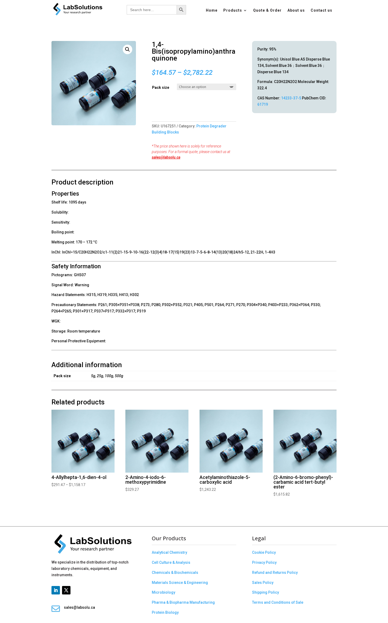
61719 (262, 104)
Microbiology (163, 592)
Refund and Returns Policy (275, 572)
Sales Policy (262, 582)
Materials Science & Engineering (180, 582)
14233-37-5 (291, 98)
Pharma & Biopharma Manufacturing (183, 602)
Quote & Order (267, 10)
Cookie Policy (264, 552)
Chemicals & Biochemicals (175, 572)
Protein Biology (165, 612)
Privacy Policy (264, 562)
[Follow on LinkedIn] (55, 590)
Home (211, 10)
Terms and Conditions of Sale (277, 602)
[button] (127, 49)
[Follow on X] (66, 590)
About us (296, 10)
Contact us (321, 10)
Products (232, 10)
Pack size (160, 87)
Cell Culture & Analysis (171, 562)
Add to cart (154, 110)
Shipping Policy (265, 592)
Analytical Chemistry (169, 552)
